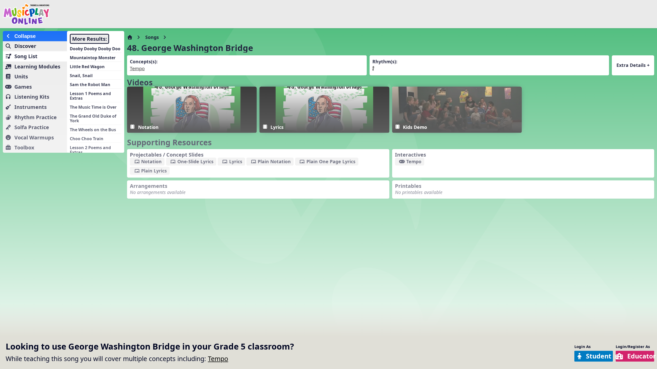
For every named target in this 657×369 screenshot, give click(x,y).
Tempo (218, 358)
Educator (640, 356)
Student (598, 356)
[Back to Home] (110, 14)
